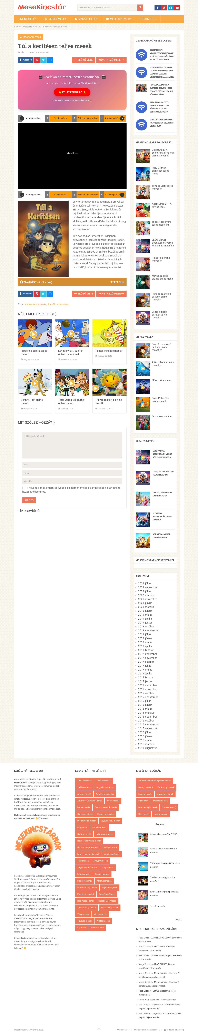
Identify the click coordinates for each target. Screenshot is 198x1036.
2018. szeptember (148, 630)
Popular (160, 824)
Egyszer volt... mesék (110, 821)
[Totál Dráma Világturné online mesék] (72, 382)
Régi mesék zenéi (85, 901)
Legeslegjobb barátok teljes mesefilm (159, 314)
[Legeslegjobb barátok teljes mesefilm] (143, 484)
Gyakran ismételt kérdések (147, 1030)
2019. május (145, 614)
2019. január (145, 622)
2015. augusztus (147, 728)
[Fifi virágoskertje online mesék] (109, 382)
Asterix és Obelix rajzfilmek (89, 801)
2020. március (146, 606)
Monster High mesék (147, 807)
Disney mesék (57, 18)
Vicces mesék (100, 914)
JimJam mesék (100, 861)
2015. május (145, 740)
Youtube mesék (84, 921)
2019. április (145, 618)
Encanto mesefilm (162, 416)
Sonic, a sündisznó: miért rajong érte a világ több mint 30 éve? (162, 123)
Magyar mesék (87, 18)
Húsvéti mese (110, 847)
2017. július (144, 665)
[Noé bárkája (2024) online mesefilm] (143, 546)
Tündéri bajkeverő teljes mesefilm (161, 223)
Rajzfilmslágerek (109, 887)
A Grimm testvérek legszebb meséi (154, 781)
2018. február (146, 650)
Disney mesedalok (105, 814)
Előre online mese (161, 380)
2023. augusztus (147, 587)
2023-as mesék (103, 781)
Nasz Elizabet (145, 991)
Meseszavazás (102, 874)
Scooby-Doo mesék (107, 901)
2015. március (146, 744)
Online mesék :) (169, 807)
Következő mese (110, 59)
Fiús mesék (82, 827)
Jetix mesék (83, 861)
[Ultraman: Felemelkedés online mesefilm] (143, 526)
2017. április (145, 673)
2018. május (145, 642)
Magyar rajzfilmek (165, 794)
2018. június (145, 638)
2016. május (145, 708)
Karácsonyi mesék (166, 787)
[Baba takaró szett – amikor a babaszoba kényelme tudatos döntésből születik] (141, 112)
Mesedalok (143, 801)
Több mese (147, 18)
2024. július (144, 583)
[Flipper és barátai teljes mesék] (35, 333)
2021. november (147, 599)
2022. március (146, 595)
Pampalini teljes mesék (109, 350)
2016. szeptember (148, 697)
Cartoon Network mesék (106, 807)
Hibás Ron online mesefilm (161, 259)
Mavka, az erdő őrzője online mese (162, 277)
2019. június (145, 610)
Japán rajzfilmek (112, 854)
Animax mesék (84, 794)
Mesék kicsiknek (84, 881)
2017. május (145, 669)
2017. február (146, 677)
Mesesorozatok (120, 18)
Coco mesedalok (85, 814)
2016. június (145, 704)
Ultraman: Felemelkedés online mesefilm (162, 516)
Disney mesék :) (145, 787)
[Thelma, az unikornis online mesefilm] (143, 505)
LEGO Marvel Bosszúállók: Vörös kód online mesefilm (163, 242)
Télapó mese (83, 914)
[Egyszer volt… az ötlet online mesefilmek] (72, 333)
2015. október (146, 720)
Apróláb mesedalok (105, 794)
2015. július (144, 732)
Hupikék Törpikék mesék (88, 847)
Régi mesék (143, 814)
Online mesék (27, 18)
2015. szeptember (148, 724)
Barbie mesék (83, 807)
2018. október (146, 626)
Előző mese (85, 59)
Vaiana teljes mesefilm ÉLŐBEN (164, 834)
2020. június (145, 603)
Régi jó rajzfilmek (107, 894)
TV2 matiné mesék (109, 907)
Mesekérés (124, 1030)
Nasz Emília (144, 938)
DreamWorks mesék (86, 821)
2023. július (144, 591)
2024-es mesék (84, 787)
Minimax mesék (104, 881)
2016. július (144, 700)
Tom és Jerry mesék (86, 907)
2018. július (144, 634)
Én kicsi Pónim (97, 927)
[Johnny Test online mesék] (35, 382)
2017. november (147, 657)
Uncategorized (160, 814)
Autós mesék (113, 801)
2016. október (146, 693)
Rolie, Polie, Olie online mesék (160, 399)
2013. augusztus (147, 747)
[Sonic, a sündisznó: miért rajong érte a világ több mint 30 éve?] (141, 129)
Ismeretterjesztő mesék (88, 854)
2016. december (147, 685)
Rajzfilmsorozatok (58, 304)
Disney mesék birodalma (39, 902)
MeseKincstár (42, 7)
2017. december (147, 653)
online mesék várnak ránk (48, 879)
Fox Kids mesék (99, 827)
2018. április (145, 646)
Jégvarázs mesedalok (87, 867)
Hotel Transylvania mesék (89, 841)
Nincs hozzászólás (40, 52)
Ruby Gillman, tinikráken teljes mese (160, 170)
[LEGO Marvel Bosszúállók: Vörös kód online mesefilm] (143, 463)
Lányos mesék (84, 874)
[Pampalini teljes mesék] (109, 333)
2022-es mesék (84, 781)
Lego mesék (108, 867)
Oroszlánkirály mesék (87, 887)
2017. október (146, 661)
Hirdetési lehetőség (175, 1030)
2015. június (145, 736)
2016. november (147, 689)
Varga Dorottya (146, 946)
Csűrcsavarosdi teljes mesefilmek (160, 1000)
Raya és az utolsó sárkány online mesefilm (161, 296)
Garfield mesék (84, 834)
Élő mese (81, 927)
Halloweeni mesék (35, 304)
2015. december (147, 716)
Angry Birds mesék (105, 787)
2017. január (145, 681)
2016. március (146, 712)
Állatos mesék (103, 921)
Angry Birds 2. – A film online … (161, 205)
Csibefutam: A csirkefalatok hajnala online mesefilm (163, 152)
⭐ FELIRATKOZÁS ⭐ (72, 92)
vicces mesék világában (38, 886)
